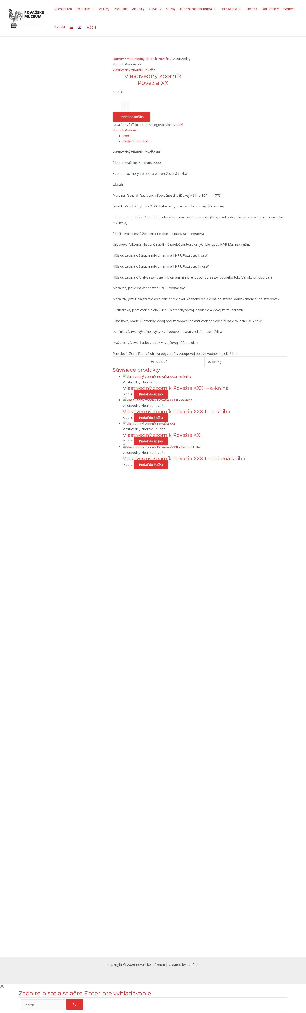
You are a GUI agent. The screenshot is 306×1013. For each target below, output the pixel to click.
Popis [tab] (127, 135)
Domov (118, 58)
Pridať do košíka (131, 116)
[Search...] (43, 1004)
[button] (92, 9)
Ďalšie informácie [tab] (136, 141)
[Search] (74, 1004)
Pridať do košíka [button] (151, 394)
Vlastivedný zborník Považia (148, 58)
